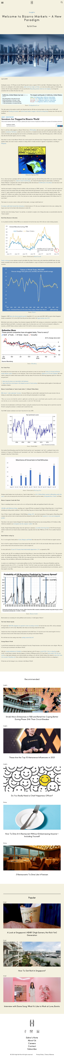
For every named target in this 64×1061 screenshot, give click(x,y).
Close (2, 532)
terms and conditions (46, 546)
